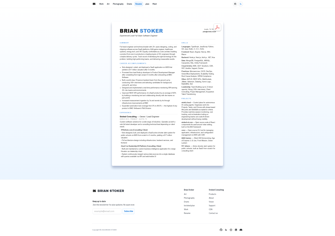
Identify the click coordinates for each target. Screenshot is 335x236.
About (211, 198)
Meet (155, 4)
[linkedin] (236, 230)
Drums (129, 4)
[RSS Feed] (226, 230)
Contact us (213, 213)
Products (212, 194)
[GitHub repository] (235, 4)
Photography (118, 4)
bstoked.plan (189, 205)
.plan (147, 4)
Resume (138, 4)
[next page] (174, 156)
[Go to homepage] (94, 4)
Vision (211, 202)
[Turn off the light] (240, 4)
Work (101, 4)
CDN (210, 209)
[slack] (231, 230)
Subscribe (128, 211)
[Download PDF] (217, 27)
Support (212, 205)
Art (108, 4)
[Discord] (241, 230)
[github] (221, 230)
